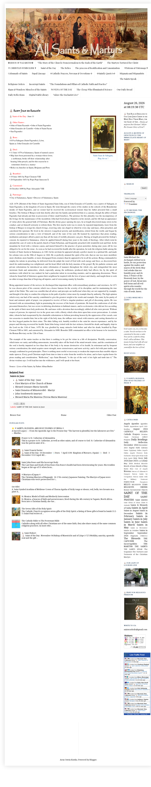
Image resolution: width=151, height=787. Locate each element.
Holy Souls (144, 456)
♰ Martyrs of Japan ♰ (31, 474)
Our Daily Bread (124, 89)
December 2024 (131, 445)
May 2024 (128, 463)
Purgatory (143, 482)
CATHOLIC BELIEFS (135, 431)
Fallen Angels (129, 453)
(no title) (15, 487)
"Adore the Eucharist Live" (65, 94)
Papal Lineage (39, 73)
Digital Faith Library (39, 94)
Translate (133, 204)
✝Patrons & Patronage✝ (136, 68)
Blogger (93, 760)
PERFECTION (129, 482)
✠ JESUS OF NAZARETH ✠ (20, 62)
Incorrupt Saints (37, 84)
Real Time (136, 714)
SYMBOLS (143, 536)
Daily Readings (139, 439)
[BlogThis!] (17, 403)
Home (63, 415)
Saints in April (139, 508)
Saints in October (131, 530)
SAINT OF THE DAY (24, 407)
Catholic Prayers (132, 434)
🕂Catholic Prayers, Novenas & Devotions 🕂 (71, 73)
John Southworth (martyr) (28, 394)
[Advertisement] (78, 738)
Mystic (126, 469)
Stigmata (134, 536)
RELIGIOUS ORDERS (135, 487)
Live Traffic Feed (137, 655)
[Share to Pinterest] (24, 403)
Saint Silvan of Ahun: (132, 502)
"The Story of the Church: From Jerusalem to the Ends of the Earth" (70, 62)
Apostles (135, 424)
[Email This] (15, 403)
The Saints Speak (128, 78)
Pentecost (144, 479)
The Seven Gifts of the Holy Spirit (36, 509)
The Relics (66, 68)
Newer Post (15, 415)
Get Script (130, 714)
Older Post (111, 415)
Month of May (141, 466)
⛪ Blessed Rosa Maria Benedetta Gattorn (136, 672)
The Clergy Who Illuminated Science (94, 89)
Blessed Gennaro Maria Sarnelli (31, 387)
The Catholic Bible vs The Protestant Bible (40, 521)
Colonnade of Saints (17, 73)
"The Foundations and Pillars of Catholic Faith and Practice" (78, 84)
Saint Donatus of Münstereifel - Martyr (35, 390)
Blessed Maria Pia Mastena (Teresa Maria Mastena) (41, 397)
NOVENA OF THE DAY (61, 89)
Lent (139, 461)
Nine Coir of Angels (138, 469)
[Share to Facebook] (21, 403)
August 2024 (140, 429)
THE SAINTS (141, 546)
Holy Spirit (128, 458)
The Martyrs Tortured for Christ (122, 62)
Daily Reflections (16, 94)
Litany (144, 461)
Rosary (126, 490)
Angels (127, 424)
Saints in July (140, 519)
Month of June (130, 466)
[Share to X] (19, 403)
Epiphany (132, 450)
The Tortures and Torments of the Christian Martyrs (135, 554)
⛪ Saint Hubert (29, 533)
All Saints (132, 701)
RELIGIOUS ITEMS (139, 484)
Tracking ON (143, 714)
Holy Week (138, 458)
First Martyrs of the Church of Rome (33, 383)
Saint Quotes (141, 500)
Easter (126, 450)
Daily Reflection (135, 442)
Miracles (144, 463)
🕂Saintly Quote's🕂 (106, 73)
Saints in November (139, 528)
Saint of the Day (48, 68)
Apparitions (134, 426)
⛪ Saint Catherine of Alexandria (139, 666)
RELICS (127, 484)
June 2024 (133, 461)
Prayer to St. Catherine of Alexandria (38, 438)
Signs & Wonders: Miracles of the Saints (27, 89)
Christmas (135, 437)
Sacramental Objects (138, 490)
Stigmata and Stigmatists (132, 73)
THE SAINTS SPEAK (133, 549)
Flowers (139, 453)
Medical (137, 463)
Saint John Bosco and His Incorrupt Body (40, 462)
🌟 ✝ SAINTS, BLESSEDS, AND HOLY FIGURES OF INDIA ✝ (38, 428)
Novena (127, 471)
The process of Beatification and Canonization (97, 68)
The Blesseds (132, 538)
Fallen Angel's (142, 450)
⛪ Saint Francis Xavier (32, 450)
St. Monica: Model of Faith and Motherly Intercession (45, 496)
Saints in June (39, 407)
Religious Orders (16, 84)
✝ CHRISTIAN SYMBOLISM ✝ (22, 68)
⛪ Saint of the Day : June (28, 380)
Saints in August (131, 510)
